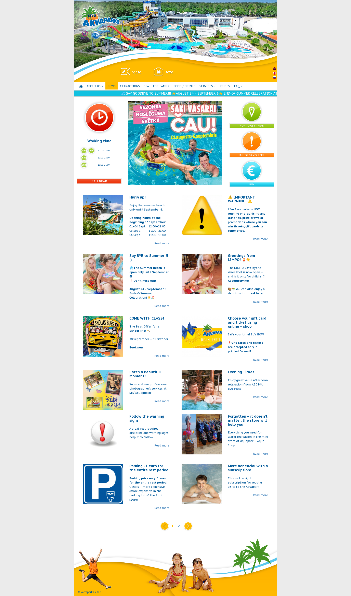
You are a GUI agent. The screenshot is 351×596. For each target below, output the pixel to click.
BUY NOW (257, 334)
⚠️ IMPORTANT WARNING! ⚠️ (241, 199)
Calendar (99, 181)
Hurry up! (137, 197)
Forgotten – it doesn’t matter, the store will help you (248, 420)
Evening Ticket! (242, 372)
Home (81, 86)
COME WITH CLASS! (146, 318)
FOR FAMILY (161, 86)
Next (187, 526)
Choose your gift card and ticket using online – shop (247, 322)
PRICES (225, 86)
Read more (161, 243)
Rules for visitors (251, 155)
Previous (164, 526)
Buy (251, 184)
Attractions (130, 86)
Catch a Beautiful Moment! (145, 374)
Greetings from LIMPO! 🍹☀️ (241, 257)
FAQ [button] (237, 86)
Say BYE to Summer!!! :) (148, 257)
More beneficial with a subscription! (248, 468)
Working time (99, 140)
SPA (146, 86)
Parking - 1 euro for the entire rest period (148, 468)
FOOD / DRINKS (184, 86)
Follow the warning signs (146, 418)
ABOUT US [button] (94, 86)
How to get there (252, 125)
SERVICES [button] (206, 86)
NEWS (111, 86)
